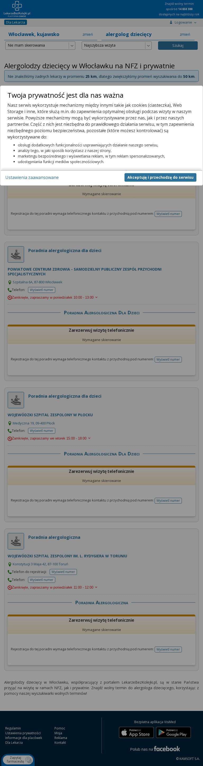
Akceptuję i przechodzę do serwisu (160, 177)
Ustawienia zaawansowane (32, 177)
